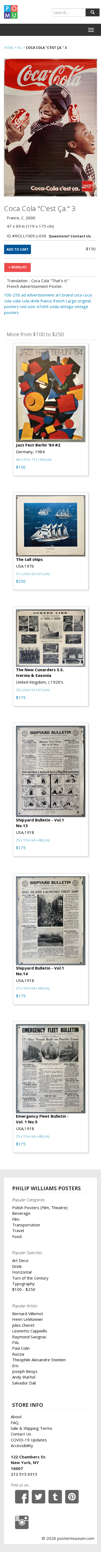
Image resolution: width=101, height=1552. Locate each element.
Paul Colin (21, 1348)
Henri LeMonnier (27, 1319)
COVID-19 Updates (29, 1439)
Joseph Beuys (24, 1371)
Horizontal (22, 1272)
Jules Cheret (23, 1325)
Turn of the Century (30, 1278)
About (16, 1416)
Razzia (18, 1354)
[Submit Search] (92, 12)
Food (17, 1236)
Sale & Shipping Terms (31, 1428)
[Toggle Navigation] (91, 30)
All (19, 47)
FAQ (15, 1422)
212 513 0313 (24, 1474)
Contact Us (21, 1434)
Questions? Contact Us (70, 236)
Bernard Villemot (27, 1313)
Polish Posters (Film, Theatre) (40, 1207)
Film (15, 1219)
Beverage (21, 1213)
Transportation (26, 1224)
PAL (15, 1342)
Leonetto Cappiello (29, 1330)
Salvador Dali (24, 1383)
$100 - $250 (23, 1289)
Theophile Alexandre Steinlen (39, 1359)
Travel (18, 1230)
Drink (17, 1266)
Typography (23, 1283)
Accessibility (22, 1445)
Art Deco (20, 1260)
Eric (15, 1365)
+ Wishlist (17, 267)
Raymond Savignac (29, 1336)
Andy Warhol (23, 1377)
